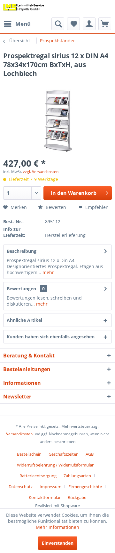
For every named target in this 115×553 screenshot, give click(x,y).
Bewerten (55, 207)
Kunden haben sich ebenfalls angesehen (51, 337)
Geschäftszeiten (64, 454)
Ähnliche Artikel (24, 320)
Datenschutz (21, 486)
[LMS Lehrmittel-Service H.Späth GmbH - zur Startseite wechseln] (23, 8)
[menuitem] (17, 23)
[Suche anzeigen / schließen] (57, 23)
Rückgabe (77, 497)
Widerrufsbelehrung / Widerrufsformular (55, 465)
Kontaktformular (45, 497)
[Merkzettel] (73, 23)
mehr (47, 272)
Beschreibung (21, 251)
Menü (23, 23)
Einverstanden (57, 543)
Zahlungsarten (77, 476)
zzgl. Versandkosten (40, 171)
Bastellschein (29, 454)
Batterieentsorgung (38, 476)
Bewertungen (21, 289)
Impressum (50, 486)
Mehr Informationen (57, 527)
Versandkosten (19, 434)
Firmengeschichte (85, 486)
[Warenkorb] (104, 23)
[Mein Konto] (89, 23)
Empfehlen (96, 207)
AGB (90, 454)
